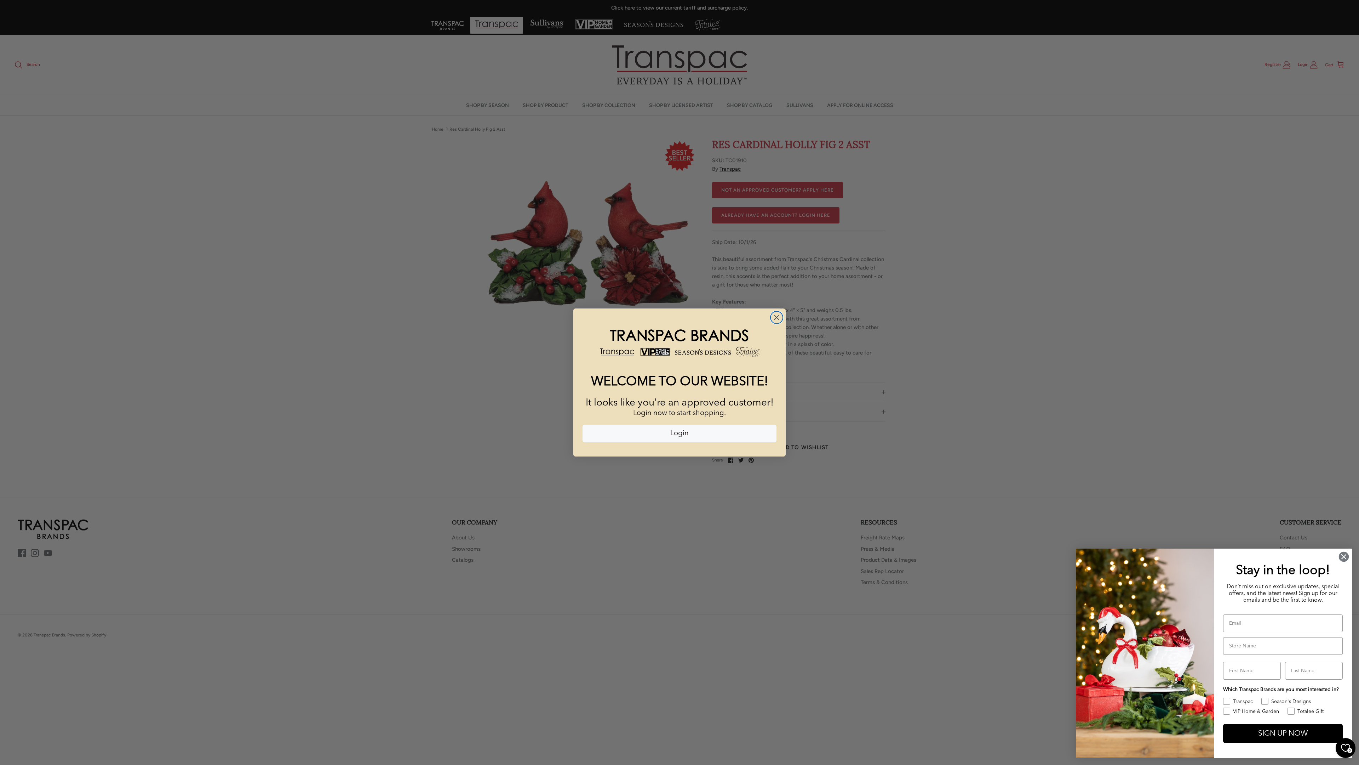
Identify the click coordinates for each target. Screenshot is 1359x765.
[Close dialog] (776, 317)
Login (679, 433)
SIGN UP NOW (1283, 733)
